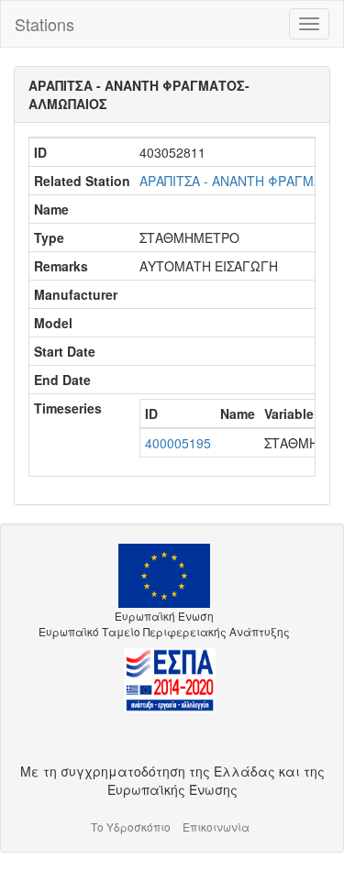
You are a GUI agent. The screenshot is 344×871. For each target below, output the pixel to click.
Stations (44, 24)
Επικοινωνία (216, 826)
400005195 (178, 443)
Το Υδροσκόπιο (131, 826)
